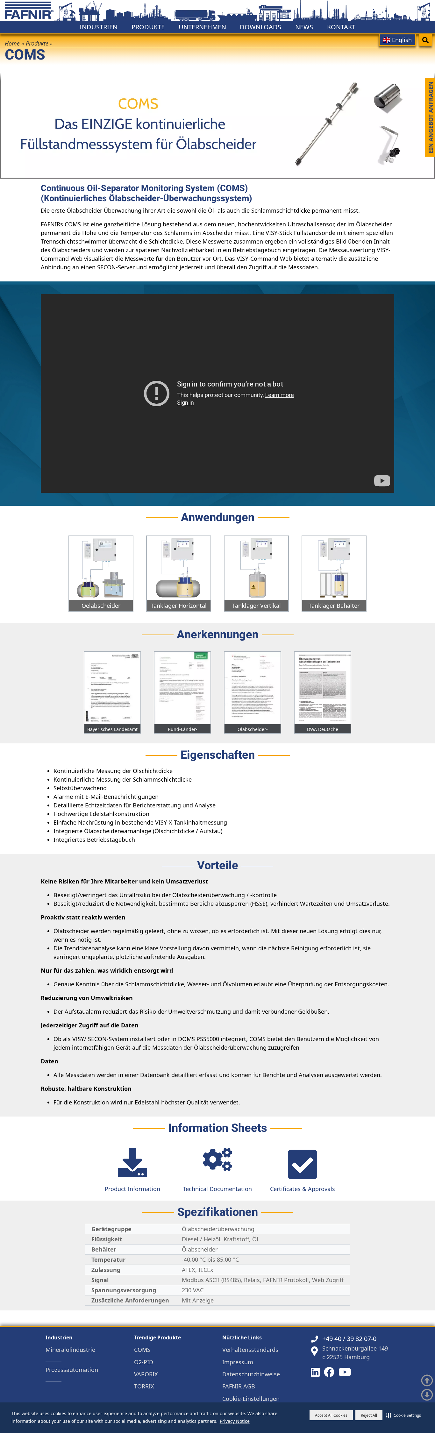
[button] (403, 1415)
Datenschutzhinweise (251, 1374)
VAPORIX (146, 1374)
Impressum (237, 1362)
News (304, 27)
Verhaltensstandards (250, 1349)
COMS (142, 1349)
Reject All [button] (369, 1415)
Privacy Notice (235, 1421)
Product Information (132, 1189)
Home (12, 43)
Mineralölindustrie (70, 1349)
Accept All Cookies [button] (331, 1415)
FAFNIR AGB (238, 1386)
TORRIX (144, 1386)
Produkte (148, 27)
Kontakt (341, 27)
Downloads (260, 27)
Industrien (99, 27)
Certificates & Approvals (302, 1189)
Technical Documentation (217, 1189)
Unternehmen (202, 27)
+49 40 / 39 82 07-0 (349, 1338)
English (401, 40)
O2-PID (143, 1362)
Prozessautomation (72, 1369)
